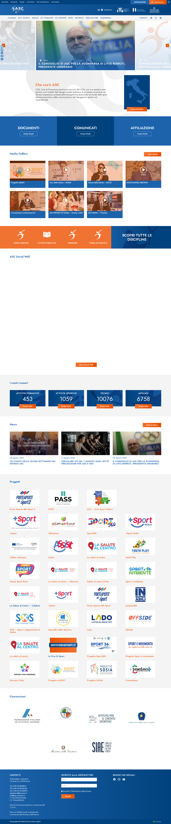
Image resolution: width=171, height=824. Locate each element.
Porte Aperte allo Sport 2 (22, 509)
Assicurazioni (55, 2)
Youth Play (131, 557)
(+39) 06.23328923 (20, 791)
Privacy (28, 822)
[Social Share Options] (18, 309)
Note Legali (36, 822)
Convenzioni (30, 2)
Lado (89, 629)
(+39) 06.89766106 (19, 788)
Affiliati (35, 18)
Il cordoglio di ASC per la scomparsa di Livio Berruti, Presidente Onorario (136, 462)
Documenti (5, 2)
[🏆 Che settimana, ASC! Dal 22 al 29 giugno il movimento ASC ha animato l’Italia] (39, 333)
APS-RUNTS (79, 18)
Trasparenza (105, 18)
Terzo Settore (92, 18)
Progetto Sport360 (96, 656)
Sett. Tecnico (24, 18)
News (70, 18)
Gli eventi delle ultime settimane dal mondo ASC (33, 462)
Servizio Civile (17, 680)
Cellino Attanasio (18, 557)
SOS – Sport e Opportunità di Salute (25, 631)
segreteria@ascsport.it (18, 793)
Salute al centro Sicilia (98, 581)
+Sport (13, 533)
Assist (51, 557)
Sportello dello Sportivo (60, 629)
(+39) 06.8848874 (19, 786)
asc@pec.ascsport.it (17, 795)
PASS (51, 509)
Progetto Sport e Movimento (140, 656)
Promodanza (132, 680)
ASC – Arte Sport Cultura (100, 509)
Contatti (143, 18)
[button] (167, 45)
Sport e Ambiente (134, 581)
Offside (129, 629)
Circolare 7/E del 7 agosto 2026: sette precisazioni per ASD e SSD (85, 462)
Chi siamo (12, 18)
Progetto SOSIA (95, 680)
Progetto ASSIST (56, 680)
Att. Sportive (60, 18)
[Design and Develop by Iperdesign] (157, 822)
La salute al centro (96, 557)
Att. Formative (47, 18)
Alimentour (53, 533)
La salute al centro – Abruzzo (63, 581)
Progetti (21, 2)
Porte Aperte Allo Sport (99, 605)
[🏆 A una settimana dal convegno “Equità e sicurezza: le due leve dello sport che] (85, 287)
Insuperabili (131, 605)
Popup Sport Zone (19, 581)
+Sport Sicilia (132, 533)
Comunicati (13, 2)
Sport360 (91, 533)
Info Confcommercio (43, 2)
